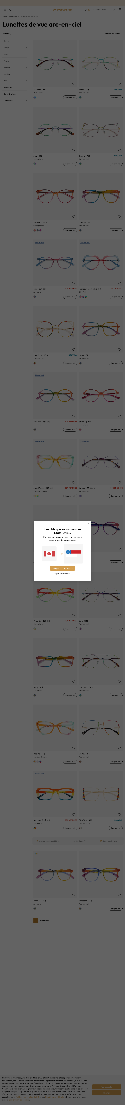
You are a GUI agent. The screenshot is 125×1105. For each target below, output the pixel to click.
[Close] (88, 524)
